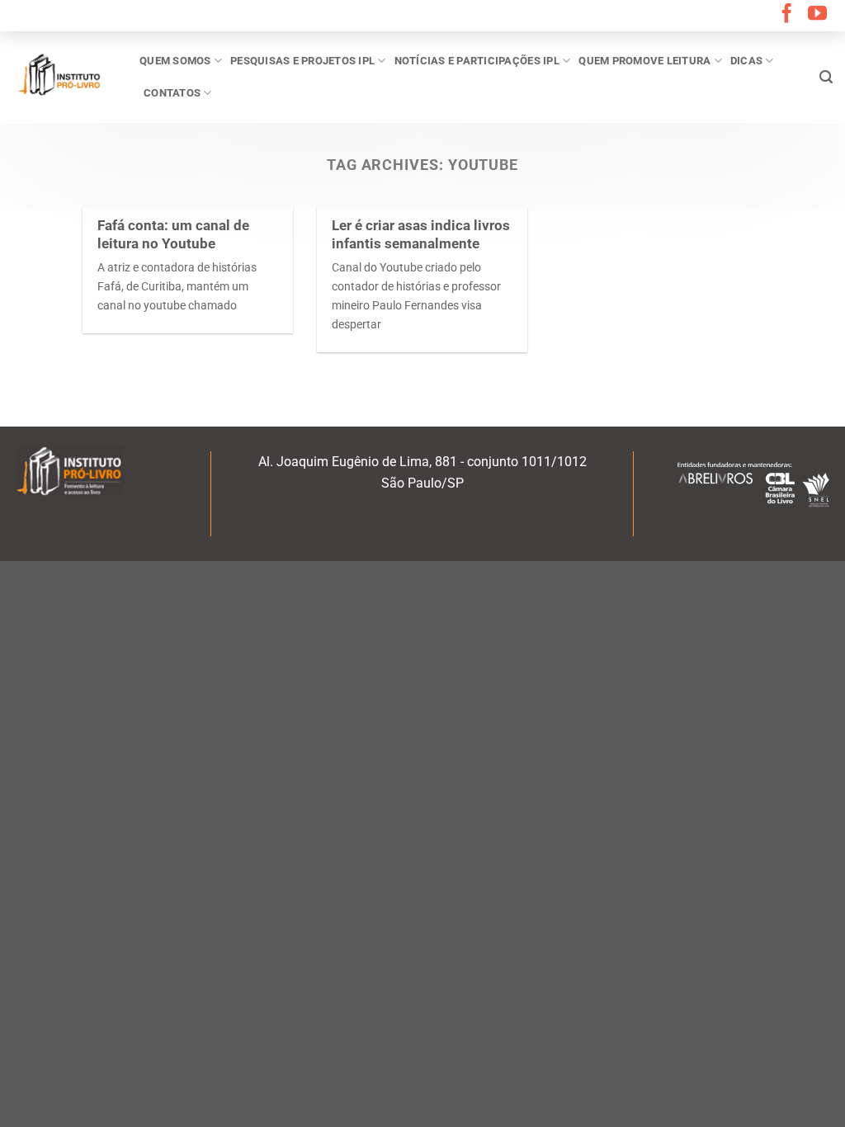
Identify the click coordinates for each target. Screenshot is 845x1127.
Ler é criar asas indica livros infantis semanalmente (421, 235)
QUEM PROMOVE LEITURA (644, 60)
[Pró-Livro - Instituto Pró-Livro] (63, 76)
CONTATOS (172, 93)
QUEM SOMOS (175, 60)
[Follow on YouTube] (817, 15)
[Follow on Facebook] (786, 15)
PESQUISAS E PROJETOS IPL (302, 60)
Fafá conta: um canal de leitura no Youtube (173, 235)
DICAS (746, 60)
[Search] (826, 77)
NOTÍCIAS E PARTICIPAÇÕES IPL (476, 60)
